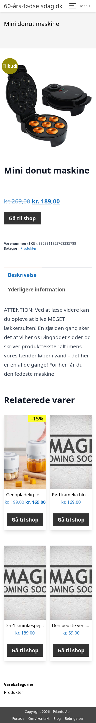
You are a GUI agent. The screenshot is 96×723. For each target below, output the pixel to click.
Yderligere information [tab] (36, 289)
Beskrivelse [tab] (22, 274)
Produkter (28, 248)
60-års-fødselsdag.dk (33, 6)
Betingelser (74, 718)
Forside (18, 718)
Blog (57, 718)
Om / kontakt (38, 718)
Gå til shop (22, 218)
